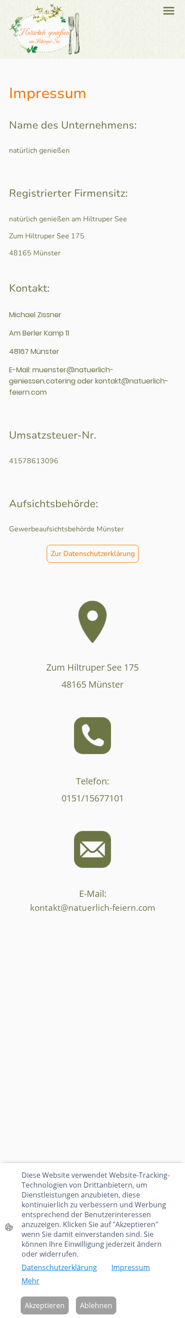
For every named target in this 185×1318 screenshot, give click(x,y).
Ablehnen (96, 1305)
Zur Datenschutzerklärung (93, 554)
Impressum (130, 1267)
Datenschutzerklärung (59, 1267)
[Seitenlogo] (44, 29)
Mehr (31, 1281)
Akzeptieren (45, 1305)
